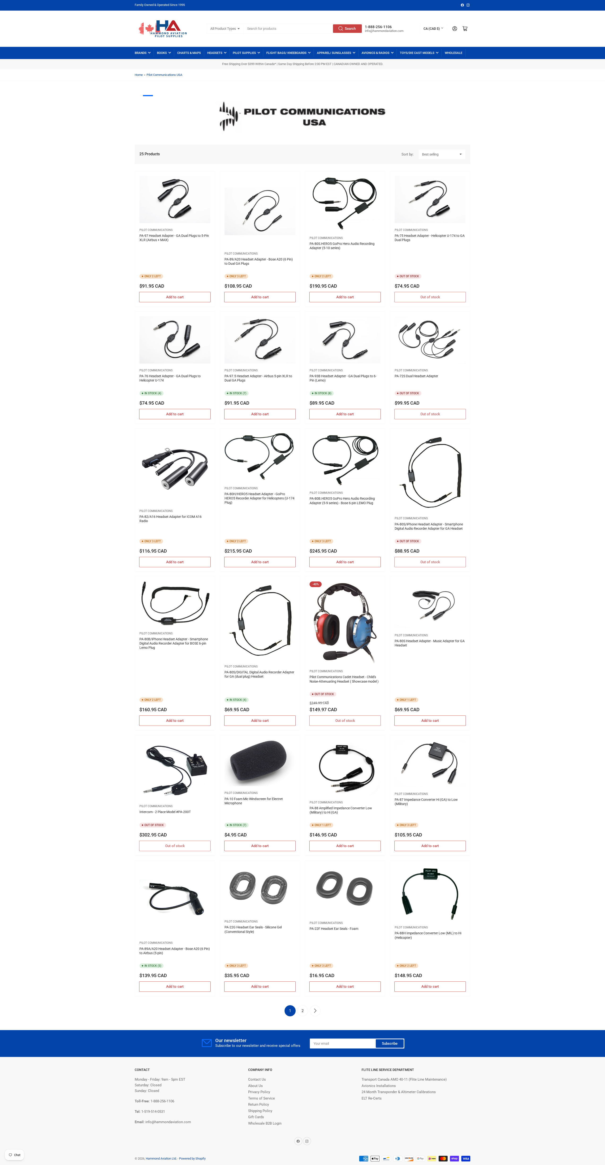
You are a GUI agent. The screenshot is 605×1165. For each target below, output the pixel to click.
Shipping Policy (260, 1111)
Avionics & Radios (375, 53)
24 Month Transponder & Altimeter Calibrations (399, 1092)
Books (162, 53)
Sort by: (408, 154)
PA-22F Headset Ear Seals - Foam (334, 929)
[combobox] (303, 29)
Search (350, 28)
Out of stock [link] (430, 297)
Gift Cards (256, 1117)
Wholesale (453, 53)
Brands (141, 53)
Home (139, 75)
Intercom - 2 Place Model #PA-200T (165, 812)
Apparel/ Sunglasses (334, 53)
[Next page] (315, 1011)
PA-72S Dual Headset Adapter (416, 376)
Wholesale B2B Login (264, 1123)
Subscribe (390, 1043)
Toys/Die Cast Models (417, 53)
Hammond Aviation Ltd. (161, 1158)
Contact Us (257, 1079)
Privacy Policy (259, 1092)
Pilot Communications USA (164, 75)
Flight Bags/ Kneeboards (286, 53)
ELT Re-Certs (372, 1098)
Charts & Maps (189, 53)
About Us (255, 1086)
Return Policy (258, 1104)
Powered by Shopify (192, 1158)
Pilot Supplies (244, 53)
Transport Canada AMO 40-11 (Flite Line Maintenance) (404, 1079)
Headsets (214, 53)
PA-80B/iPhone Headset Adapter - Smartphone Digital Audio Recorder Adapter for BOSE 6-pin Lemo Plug (173, 643)
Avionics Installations (379, 1086)
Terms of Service (261, 1098)
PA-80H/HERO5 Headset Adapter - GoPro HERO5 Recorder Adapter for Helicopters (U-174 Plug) (259, 498)
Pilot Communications (156, 230)
